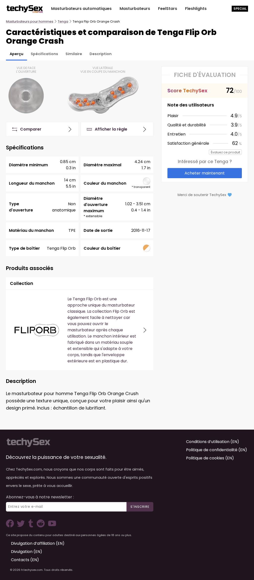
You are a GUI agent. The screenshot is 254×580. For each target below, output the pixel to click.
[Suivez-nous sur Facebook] (11, 526)
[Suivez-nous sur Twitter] (22, 526)
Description (101, 53)
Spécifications (44, 53)
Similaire (73, 53)
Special (240, 8)
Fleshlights (196, 8)
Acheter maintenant (205, 173)
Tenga (63, 21)
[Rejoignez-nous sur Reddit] (40, 526)
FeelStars (167, 8)
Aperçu (16, 53)
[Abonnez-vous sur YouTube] (51, 526)
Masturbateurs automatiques (81, 8)
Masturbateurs (135, 8)
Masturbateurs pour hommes (29, 21)
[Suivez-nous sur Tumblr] (31, 526)
